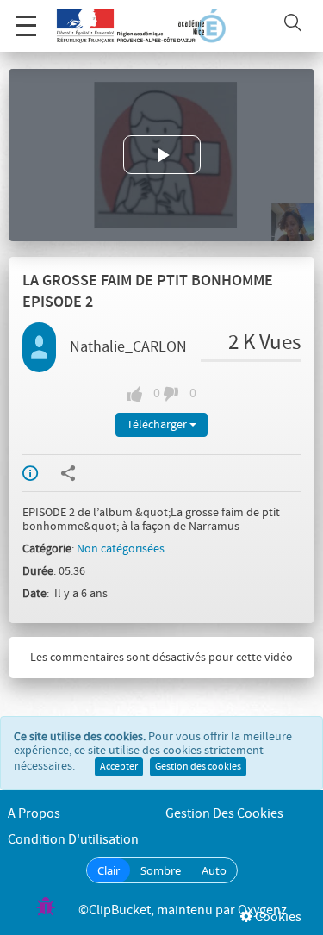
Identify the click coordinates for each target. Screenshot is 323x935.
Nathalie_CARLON (128, 347)
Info (41, 473)
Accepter (119, 767)
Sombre (160, 870)
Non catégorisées (121, 549)
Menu (26, 26)
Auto (214, 870)
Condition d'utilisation (73, 840)
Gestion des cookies (198, 767)
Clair (108, 870)
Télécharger (158, 425)
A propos (34, 814)
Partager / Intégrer (79, 473)
